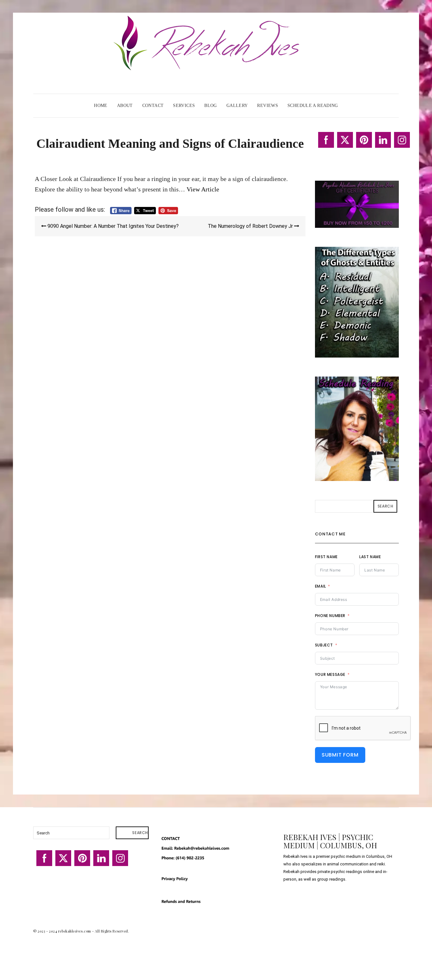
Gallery (237, 105)
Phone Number (330, 615)
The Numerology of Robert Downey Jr (251, 226)
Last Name (370, 556)
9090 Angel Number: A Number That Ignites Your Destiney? (112, 226)
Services (184, 105)
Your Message (330, 674)
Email (320, 586)
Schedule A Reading (312, 105)
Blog (210, 105)
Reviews (267, 105)
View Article (203, 189)
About (125, 105)
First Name (326, 556)
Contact (153, 105)
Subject (324, 645)
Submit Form (340, 754)
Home (101, 105)
